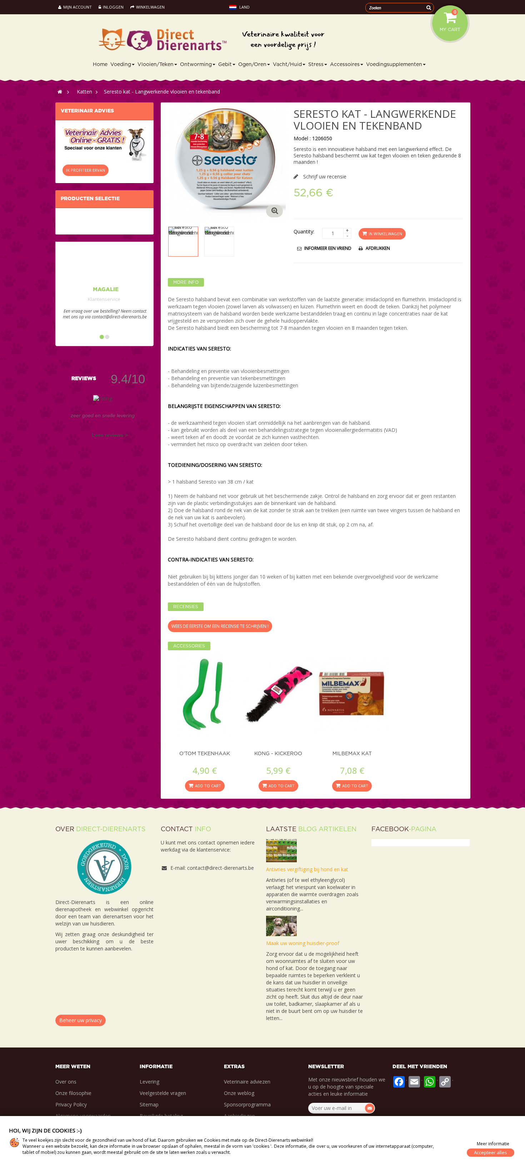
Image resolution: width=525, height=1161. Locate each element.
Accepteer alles (490, 1152)
